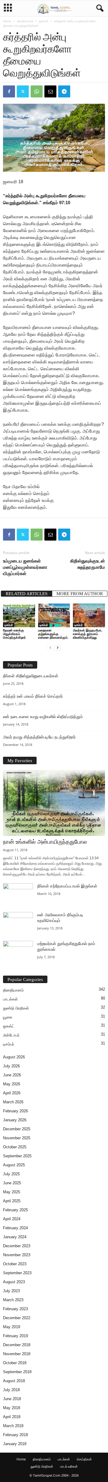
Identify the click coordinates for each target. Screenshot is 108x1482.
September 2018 (17, 1372)
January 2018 (14, 1444)
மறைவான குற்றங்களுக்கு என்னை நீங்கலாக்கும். (53, 634)
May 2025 (11, 1192)
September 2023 (17, 1273)
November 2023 (16, 1255)
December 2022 (16, 1318)
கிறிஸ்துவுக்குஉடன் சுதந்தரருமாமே (87, 564)
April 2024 (11, 1219)
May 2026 (11, 1084)
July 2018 (11, 1390)
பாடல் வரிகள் (69, 1466)
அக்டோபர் (11, 1035)
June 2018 (12, 1399)
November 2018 (16, 1354)
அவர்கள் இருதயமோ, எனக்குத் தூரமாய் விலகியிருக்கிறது (87, 634)
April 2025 (11, 1201)
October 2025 (14, 1147)
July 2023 (11, 1291)
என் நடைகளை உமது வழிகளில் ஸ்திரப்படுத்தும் (43, 716)
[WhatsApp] (37, 91)
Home (7, 21)
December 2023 (16, 1246)
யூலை (7, 1017)
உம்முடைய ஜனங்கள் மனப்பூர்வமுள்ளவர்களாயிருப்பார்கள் (25, 567)
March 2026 (13, 1102)
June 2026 (12, 1075)
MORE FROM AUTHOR (79, 593)
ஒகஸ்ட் (8, 1026)
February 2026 (15, 1111)
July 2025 (11, 1174)
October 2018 (14, 1363)
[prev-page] (50, 647)
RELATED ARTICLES (26, 593)
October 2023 (14, 1264)
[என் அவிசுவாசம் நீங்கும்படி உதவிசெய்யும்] (18, 923)
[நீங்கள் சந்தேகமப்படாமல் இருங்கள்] (18, 894)
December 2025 (16, 1129)
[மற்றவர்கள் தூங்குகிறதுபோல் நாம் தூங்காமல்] (18, 952)
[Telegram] (64, 91)
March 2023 (13, 1300)
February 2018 (15, 1435)
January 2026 (14, 1120)
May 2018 (11, 1408)
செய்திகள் (84, 1459)
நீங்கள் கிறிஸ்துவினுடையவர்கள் (30, 676)
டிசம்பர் (8, 625)
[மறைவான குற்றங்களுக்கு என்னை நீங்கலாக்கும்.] (54, 616)
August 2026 (14, 1057)
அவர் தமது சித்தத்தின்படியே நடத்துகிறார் (39, 737)
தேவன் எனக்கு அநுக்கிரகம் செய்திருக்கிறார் (14, 634)
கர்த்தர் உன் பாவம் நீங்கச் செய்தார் (33, 696)
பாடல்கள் (10, 999)
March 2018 (13, 1426)
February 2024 (15, 1228)
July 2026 (11, 1066)
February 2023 (15, 1309)
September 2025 (17, 1156)
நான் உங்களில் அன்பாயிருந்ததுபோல (45, 842)
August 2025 (14, 1165)
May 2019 (11, 1327)
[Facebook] (9, 91)
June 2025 (12, 1183)
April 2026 (11, 1093)
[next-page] (58, 647)
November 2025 (16, 1138)
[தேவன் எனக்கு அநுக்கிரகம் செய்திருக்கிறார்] (19, 616)
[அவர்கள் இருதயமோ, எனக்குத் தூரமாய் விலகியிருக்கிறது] (89, 616)
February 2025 (15, 1210)
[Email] (50, 91)
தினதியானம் (25, 21)
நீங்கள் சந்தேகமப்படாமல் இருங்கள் (67, 886)
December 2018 (16, 1345)
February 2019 (15, 1336)
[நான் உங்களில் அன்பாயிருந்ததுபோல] (54, 803)
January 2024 (14, 1237)
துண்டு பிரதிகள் (16, 1008)
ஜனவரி (43, 21)
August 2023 (14, 1282)
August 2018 (14, 1381)
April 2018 (11, 1417)
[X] (23, 91)
